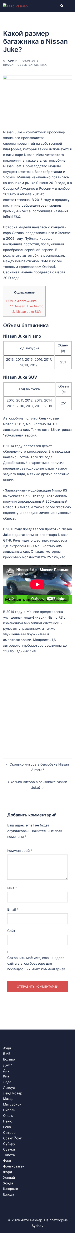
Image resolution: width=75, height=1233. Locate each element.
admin (13, 60)
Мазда (8, 1099)
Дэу (6, 1070)
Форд (7, 1172)
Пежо (7, 1121)
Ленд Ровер (12, 1093)
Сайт (11, 931)
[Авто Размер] (15, 6)
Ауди (7, 1048)
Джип (7, 1065)
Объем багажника (32, 64)
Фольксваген (13, 1166)
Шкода (8, 1194)
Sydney (37, 1226)
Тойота (9, 1155)
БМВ (6, 1054)
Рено (7, 1127)
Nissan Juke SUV (25, 312)
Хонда (8, 1183)
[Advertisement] (37, 702)
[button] (61, 6)
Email (13, 909)
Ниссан (9, 64)
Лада (7, 1082)
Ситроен (10, 1132)
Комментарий (19, 850)
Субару (9, 1144)
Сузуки (9, 1149)
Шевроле (10, 1189)
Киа (6, 1076)
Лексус (9, 1087)
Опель (8, 1115)
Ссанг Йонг (12, 1138)
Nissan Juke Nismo (26, 306)
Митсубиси (12, 1104)
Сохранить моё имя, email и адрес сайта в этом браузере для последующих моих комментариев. (36, 963)
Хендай (9, 1177)
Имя (12, 888)
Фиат (7, 1160)
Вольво (9, 1059)
